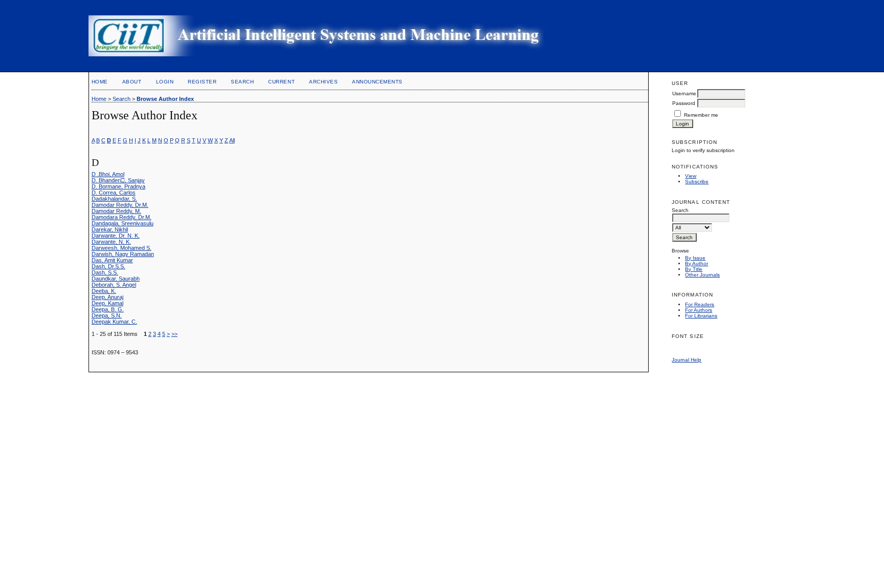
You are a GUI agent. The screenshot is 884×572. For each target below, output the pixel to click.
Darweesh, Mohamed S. (121, 248)
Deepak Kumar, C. (114, 322)
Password (683, 103)
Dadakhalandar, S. (114, 199)
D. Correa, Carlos (114, 192)
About (132, 81)
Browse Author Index (165, 99)
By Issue (695, 258)
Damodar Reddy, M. (116, 211)
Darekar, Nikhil (110, 229)
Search (242, 81)
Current (281, 81)
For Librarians (701, 316)
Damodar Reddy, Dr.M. (120, 205)
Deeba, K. (104, 291)
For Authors (698, 310)
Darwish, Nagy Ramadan (123, 254)
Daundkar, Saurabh (116, 279)
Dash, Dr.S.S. (108, 266)
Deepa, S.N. (107, 315)
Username (684, 93)
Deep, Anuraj (107, 297)
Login (165, 81)
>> (174, 334)
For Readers (699, 304)
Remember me (701, 115)
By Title (693, 269)
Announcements (377, 81)
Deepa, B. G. (108, 309)
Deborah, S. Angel (114, 285)
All (232, 140)
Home (100, 81)
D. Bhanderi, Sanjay (118, 180)
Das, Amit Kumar (112, 260)
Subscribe (697, 181)
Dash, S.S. (105, 272)
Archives (323, 81)
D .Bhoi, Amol (108, 174)
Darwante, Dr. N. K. (116, 235)
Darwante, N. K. (111, 242)
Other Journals (702, 275)
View (690, 176)
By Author (696, 263)
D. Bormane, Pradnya (118, 186)
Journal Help (686, 360)
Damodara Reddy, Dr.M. (121, 217)
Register (202, 81)
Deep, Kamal (107, 303)
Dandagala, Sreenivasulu (122, 223)
